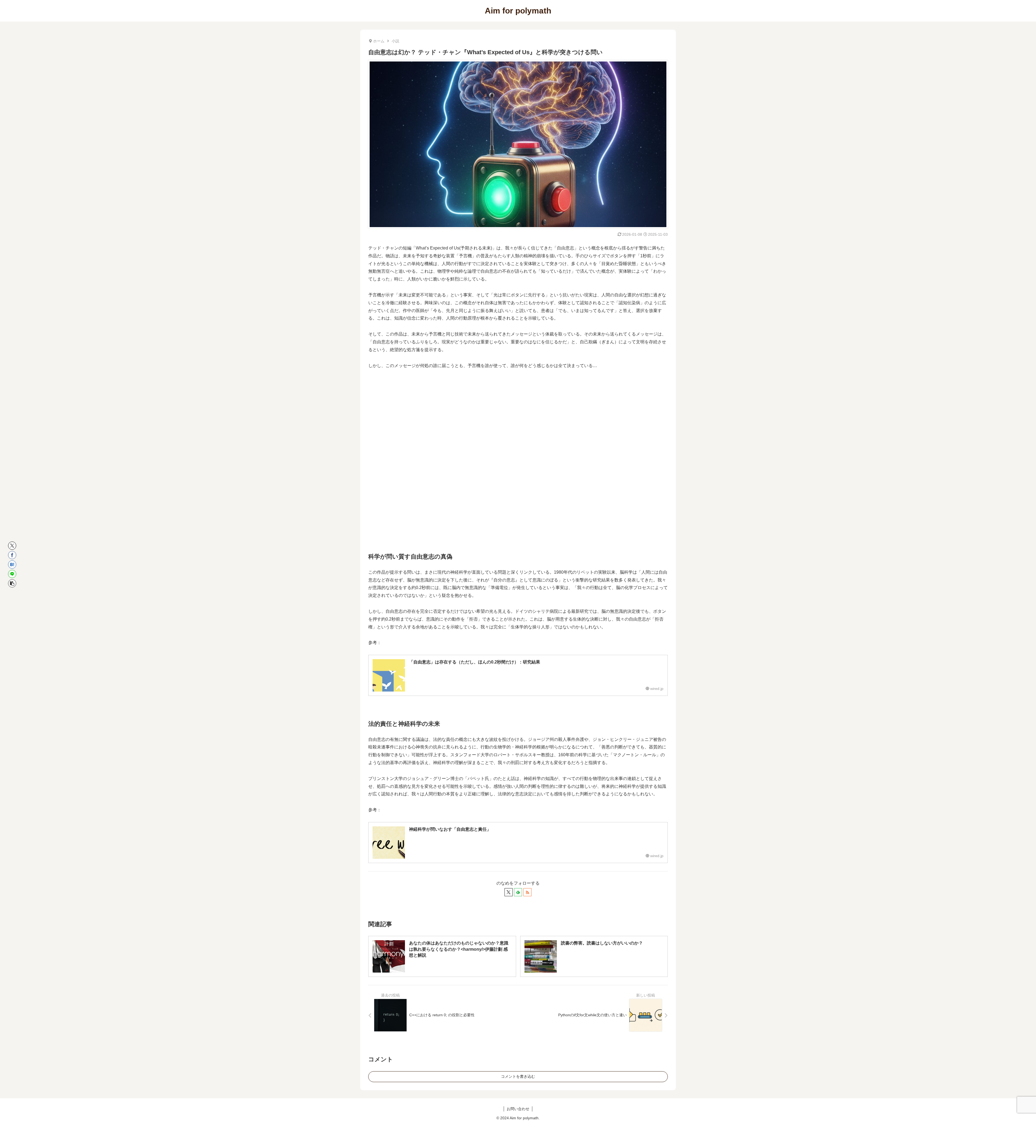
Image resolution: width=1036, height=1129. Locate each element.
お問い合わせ (518, 1109)
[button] (12, 583)
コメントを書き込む (518, 1076)
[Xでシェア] (12, 546)
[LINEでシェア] (12, 574)
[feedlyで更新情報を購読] (518, 892)
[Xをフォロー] (509, 892)
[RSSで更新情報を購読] (527, 892)
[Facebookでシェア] (12, 555)
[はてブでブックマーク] (12, 564)
